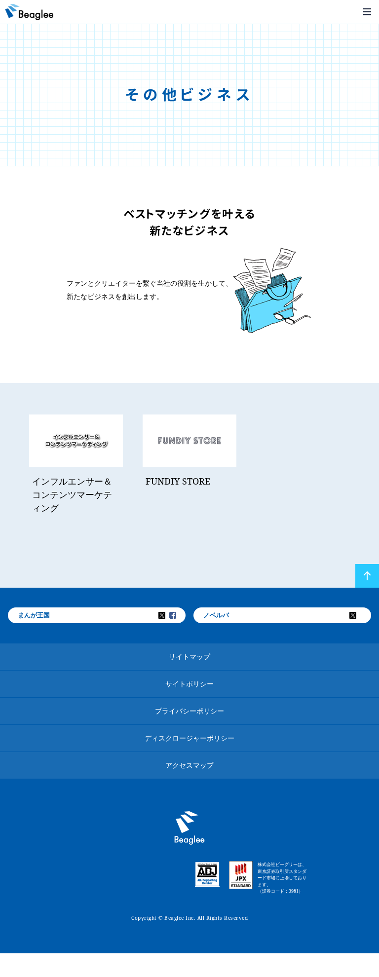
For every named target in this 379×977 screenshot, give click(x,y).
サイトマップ (189, 656)
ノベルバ (216, 614)
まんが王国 (34, 614)
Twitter (168, 615)
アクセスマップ (189, 765)
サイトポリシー (189, 683)
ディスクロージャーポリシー (189, 738)
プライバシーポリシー (189, 710)
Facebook (179, 615)
